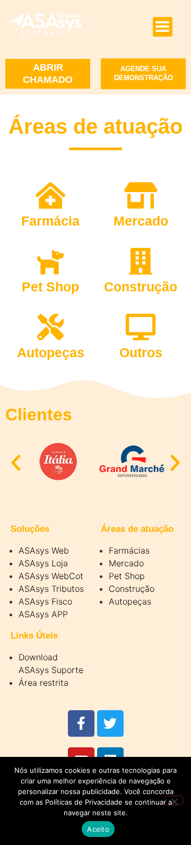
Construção (140, 286)
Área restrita (43, 682)
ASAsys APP (43, 614)
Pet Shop (50, 286)
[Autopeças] (50, 327)
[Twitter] (110, 723)
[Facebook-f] (81, 723)
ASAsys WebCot (51, 576)
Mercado (141, 220)
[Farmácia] (50, 195)
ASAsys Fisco (45, 601)
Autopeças (50, 352)
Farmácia (50, 220)
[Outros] (140, 327)
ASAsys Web (44, 550)
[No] (174, 800)
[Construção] (140, 261)
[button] (16, 462)
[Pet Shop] (50, 261)
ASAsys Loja (43, 563)
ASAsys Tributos (51, 588)
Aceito (98, 829)
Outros (140, 352)
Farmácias (129, 550)
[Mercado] (140, 195)
